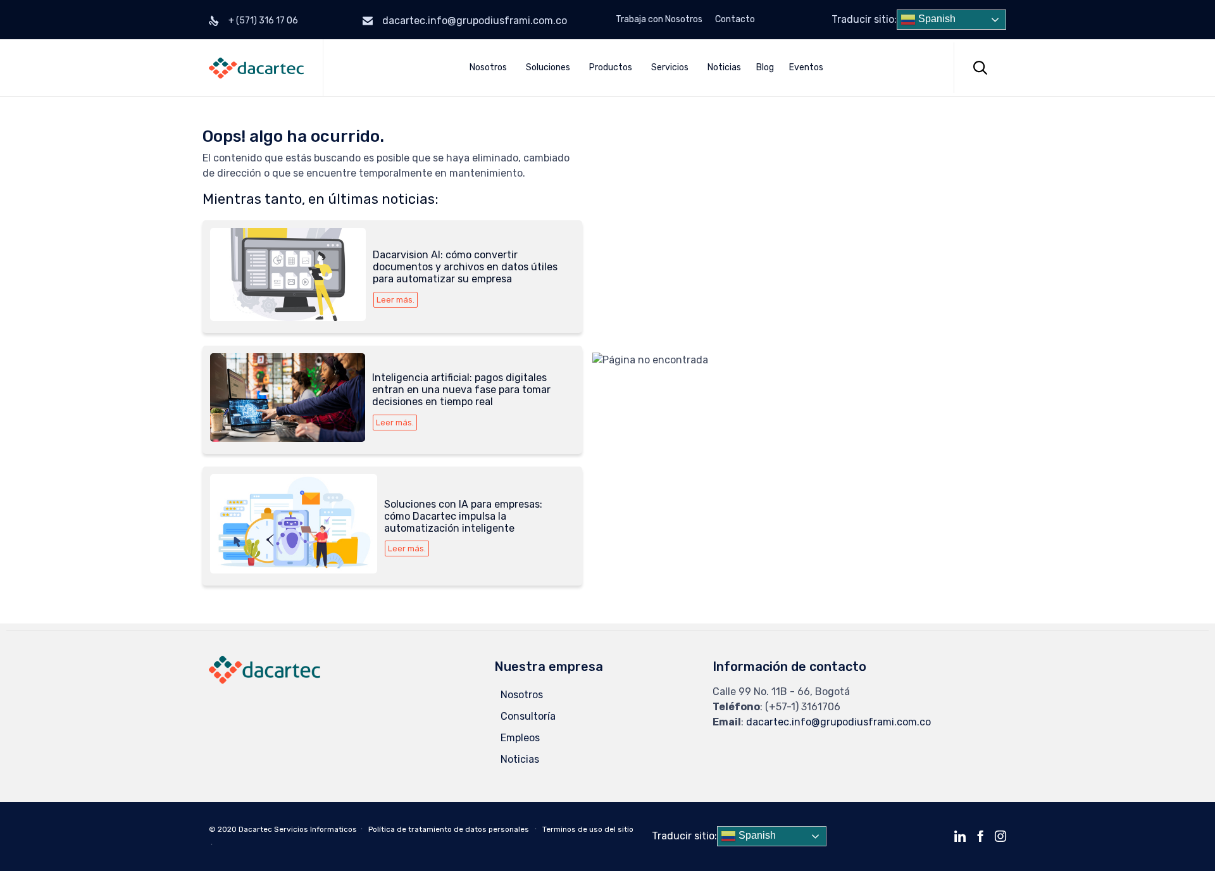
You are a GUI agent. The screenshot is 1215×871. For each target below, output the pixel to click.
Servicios (669, 67)
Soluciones (548, 67)
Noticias (724, 67)
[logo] (264, 680)
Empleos (520, 738)
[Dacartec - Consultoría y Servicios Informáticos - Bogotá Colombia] (256, 68)
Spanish (936, 18)
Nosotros (488, 67)
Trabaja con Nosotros (659, 19)
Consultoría (528, 716)
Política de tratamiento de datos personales (448, 829)
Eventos (806, 67)
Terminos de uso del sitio (587, 829)
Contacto (735, 19)
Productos (610, 67)
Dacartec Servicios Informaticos (298, 829)
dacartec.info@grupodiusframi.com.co (474, 21)
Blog (765, 67)
